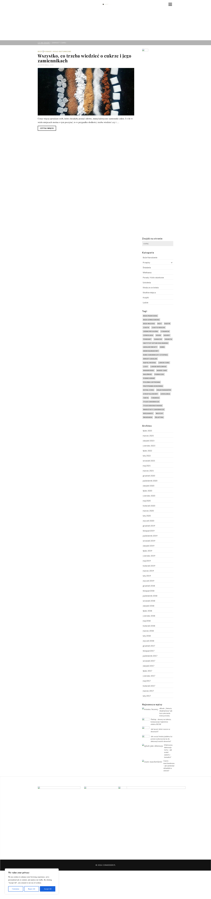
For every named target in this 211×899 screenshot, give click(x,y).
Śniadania (147, 267)
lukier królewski (158, 366)
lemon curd (164, 362)
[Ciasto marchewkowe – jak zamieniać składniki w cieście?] (152, 761)
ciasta (146, 327)
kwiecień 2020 (149, 505)
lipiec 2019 (147, 551)
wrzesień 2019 (149, 540)
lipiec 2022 (147, 450)
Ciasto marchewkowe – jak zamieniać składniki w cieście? (168, 766)
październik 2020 (150, 480)
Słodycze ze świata (151, 287)
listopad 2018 (148, 591)
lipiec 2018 (147, 611)
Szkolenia (147, 282)
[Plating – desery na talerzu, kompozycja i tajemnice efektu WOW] (145, 721)
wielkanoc (148, 413)
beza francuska (150, 316)
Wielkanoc (147, 272)
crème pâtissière (150, 331)
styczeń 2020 (148, 520)
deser (158, 335)
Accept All (47, 889)
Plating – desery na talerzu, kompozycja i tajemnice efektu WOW (161, 721)
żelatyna (159, 417)
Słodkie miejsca (149, 292)
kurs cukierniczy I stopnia (155, 355)
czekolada (148, 335)
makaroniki (148, 370)
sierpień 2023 (148, 440)
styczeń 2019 (148, 581)
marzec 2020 (148, 510)
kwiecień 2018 (149, 626)
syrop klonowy (150, 394)
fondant (147, 339)
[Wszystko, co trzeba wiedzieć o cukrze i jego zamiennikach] (86, 91)
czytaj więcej (47, 128)
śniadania (147, 417)
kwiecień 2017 (149, 686)
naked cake (162, 370)
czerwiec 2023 (149, 445)
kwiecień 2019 (149, 566)
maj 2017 (147, 681)
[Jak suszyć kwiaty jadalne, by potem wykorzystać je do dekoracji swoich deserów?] (145, 738)
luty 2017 (147, 696)
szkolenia (165, 394)
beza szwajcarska (151, 319)
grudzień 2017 (149, 646)
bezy (160, 323)
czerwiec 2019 (149, 556)
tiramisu (155, 398)
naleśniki (147, 374)
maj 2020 (147, 500)
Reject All (31, 889)
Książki (146, 297)
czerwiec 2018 (149, 616)
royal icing (148, 390)
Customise (15, 889)
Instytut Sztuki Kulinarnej (155, 343)
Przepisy (146, 262)
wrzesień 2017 (149, 661)
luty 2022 (147, 455)
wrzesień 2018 (149, 601)
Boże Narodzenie (150, 257)
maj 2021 (147, 465)
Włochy (159, 413)
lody (145, 366)
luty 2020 (147, 515)
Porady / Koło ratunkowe (57, 51)
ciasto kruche (158, 327)
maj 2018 (147, 621)
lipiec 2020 (147, 490)
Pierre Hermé (149, 378)
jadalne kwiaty (150, 347)
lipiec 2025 (147, 430)
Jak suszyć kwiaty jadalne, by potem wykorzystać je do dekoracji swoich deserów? (161, 738)
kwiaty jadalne (150, 359)
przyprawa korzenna (153, 386)
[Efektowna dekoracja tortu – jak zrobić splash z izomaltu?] (152, 746)
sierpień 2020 (148, 485)
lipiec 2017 (147, 671)
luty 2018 (147, 636)
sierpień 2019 (148, 546)
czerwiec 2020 (149, 495)
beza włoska (149, 323)
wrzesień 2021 (149, 460)
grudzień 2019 (149, 525)
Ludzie (145, 302)
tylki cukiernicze (151, 401)
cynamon (165, 331)
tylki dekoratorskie (152, 405)
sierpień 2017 (148, 666)
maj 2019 (147, 561)
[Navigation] (170, 4)
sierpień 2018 (148, 606)
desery (167, 335)
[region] (32, 881)
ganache (158, 339)
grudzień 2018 (149, 586)
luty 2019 (147, 576)
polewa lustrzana (151, 382)
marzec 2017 (148, 691)
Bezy (40, 51)
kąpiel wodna (149, 362)
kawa (162, 347)
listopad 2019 (148, 530)
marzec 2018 (148, 631)
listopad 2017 (148, 651)
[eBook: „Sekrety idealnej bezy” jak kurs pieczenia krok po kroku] (150, 709)
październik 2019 (150, 535)
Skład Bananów (164, 390)
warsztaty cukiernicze (153, 409)
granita (168, 339)
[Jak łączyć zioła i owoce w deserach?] (145, 730)
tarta (145, 398)
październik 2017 (150, 656)
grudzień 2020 (149, 475)
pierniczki (159, 374)
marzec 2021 (148, 470)
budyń (167, 323)
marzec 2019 (148, 571)
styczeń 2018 (148, 641)
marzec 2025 (148, 435)
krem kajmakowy (151, 351)
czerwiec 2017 (149, 676)
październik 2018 (150, 596)
